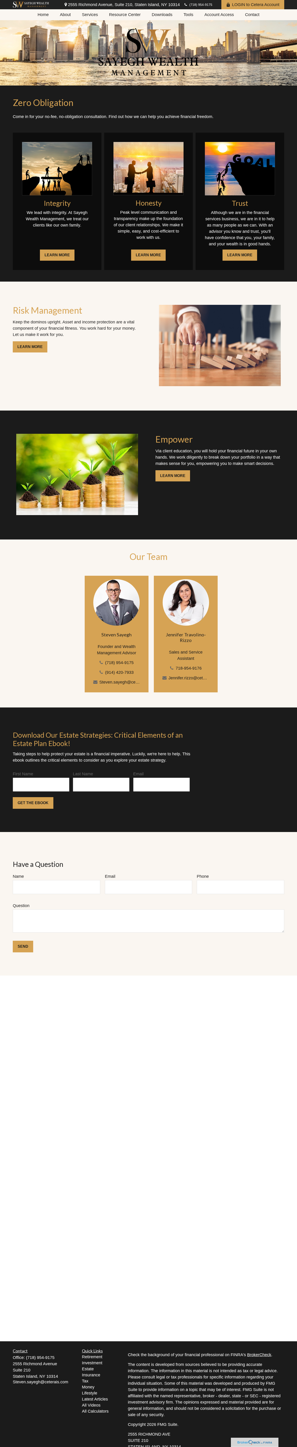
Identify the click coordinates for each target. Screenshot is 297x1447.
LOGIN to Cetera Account (255, 4)
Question (21, 905)
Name (18, 876)
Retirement (92, 1357)
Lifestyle (89, 1393)
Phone (203, 876)
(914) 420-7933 (119, 672)
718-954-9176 (189, 668)
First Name (23, 774)
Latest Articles (95, 1399)
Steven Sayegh (116, 634)
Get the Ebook (33, 803)
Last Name (83, 774)
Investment (92, 1363)
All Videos (91, 1405)
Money (88, 1387)
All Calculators (95, 1411)
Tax (85, 1381)
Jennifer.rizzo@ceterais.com (188, 678)
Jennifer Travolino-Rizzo (186, 637)
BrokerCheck (259, 1354)
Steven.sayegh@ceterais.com (119, 682)
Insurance (91, 1375)
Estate (88, 1369)
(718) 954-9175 (200, 5)
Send (23, 946)
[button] (43, 14)
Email (138, 774)
